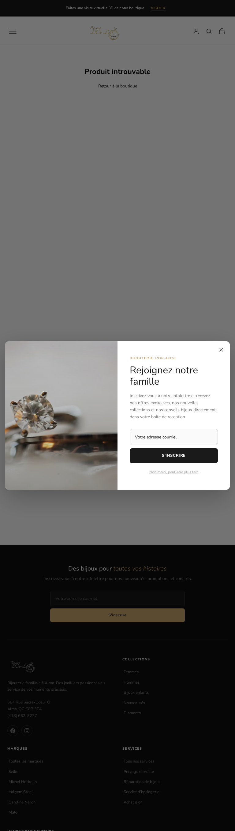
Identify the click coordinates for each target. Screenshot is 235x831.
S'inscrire (173, 455)
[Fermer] (221, 350)
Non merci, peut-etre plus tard (174, 472)
